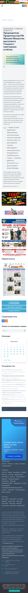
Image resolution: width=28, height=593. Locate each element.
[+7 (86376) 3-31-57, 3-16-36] (3, 561)
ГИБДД (13, 369)
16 (7, 351)
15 (4, 351)
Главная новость (18, 474)
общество (17, 394)
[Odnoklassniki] (26, 6)
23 (7, 354)
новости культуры (9, 393)
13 (20, 349)
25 (14, 354)
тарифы (6, 403)
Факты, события (6, 492)
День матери (7, 373)
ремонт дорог (11, 401)
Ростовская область (11, 380)
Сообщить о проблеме (14, 456)
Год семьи (9, 371)
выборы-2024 (11, 384)
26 (17, 354)
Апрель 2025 (5, 505)
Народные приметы (13, 479)
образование (10, 394)
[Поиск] (24, 330)
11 (14, 349)
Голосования (5, 476)
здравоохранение (6, 386)
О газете (16, 463)
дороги (24, 384)
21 (23, 351)
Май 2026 (4, 501)
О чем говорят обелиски (14, 378)
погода (5, 399)
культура (3, 388)
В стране (10, 474)
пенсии (23, 396)
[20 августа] (14, 279)
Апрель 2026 (11, 501)
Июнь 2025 (12, 503)
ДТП (13, 371)
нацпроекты (22, 390)
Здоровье (4, 479)
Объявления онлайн (7, 483)
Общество (13, 481)
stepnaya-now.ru (8, 543)
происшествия (5, 401)
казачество (22, 386)
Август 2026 (5, 499)
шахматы (10, 403)
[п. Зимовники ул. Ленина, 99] (3, 572)
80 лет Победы (6, 369)
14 (23, 349)
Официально (17, 483)
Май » (9, 360)
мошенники (15, 388)
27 (20, 354)
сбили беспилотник (19, 401)
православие (11, 399)
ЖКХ (11, 373)
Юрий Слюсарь (15, 382)
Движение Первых (19, 371)
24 (11, 354)
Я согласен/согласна (14, 590)
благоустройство (22, 382)
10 (11, 349)
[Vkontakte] (23, 6)
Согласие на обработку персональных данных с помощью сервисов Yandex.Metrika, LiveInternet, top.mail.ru (12, 548)
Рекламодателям (6, 465)
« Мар (5, 360)
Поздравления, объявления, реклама (12, 487)
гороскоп (19, 384)
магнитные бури (9, 388)
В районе (23, 472)
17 (11, 351)
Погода (5, 409)
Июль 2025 (5, 503)
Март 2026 (19, 501)
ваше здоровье (5, 384)
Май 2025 (19, 503)
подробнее (8, 585)
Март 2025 (13, 505)
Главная (4, 20)
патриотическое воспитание (15, 396)
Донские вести (20, 476)
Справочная (11, 489)
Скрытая (4, 489)
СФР (10, 382)
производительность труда (20, 399)
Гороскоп (12, 476)
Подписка (22, 463)
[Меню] (2, 6)
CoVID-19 (4, 472)
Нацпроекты (5, 481)
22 (4, 354)
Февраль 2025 (21, 505)
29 (4, 356)
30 (7, 356)
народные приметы (10, 390)
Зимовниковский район (13, 375)
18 (14, 351)
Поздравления (6, 485)
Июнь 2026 (20, 499)
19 (17, 351)
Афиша (10, 472)
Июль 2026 (12, 499)
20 (20, 351)
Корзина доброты (5, 378)
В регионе (10, 20)
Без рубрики (16, 472)
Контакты (10, 463)
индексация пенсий (15, 386)
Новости (4, 463)
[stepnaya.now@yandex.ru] (3, 569)
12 (17, 349)
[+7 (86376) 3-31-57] (3, 565)
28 (23, 354)
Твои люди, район (20, 489)
